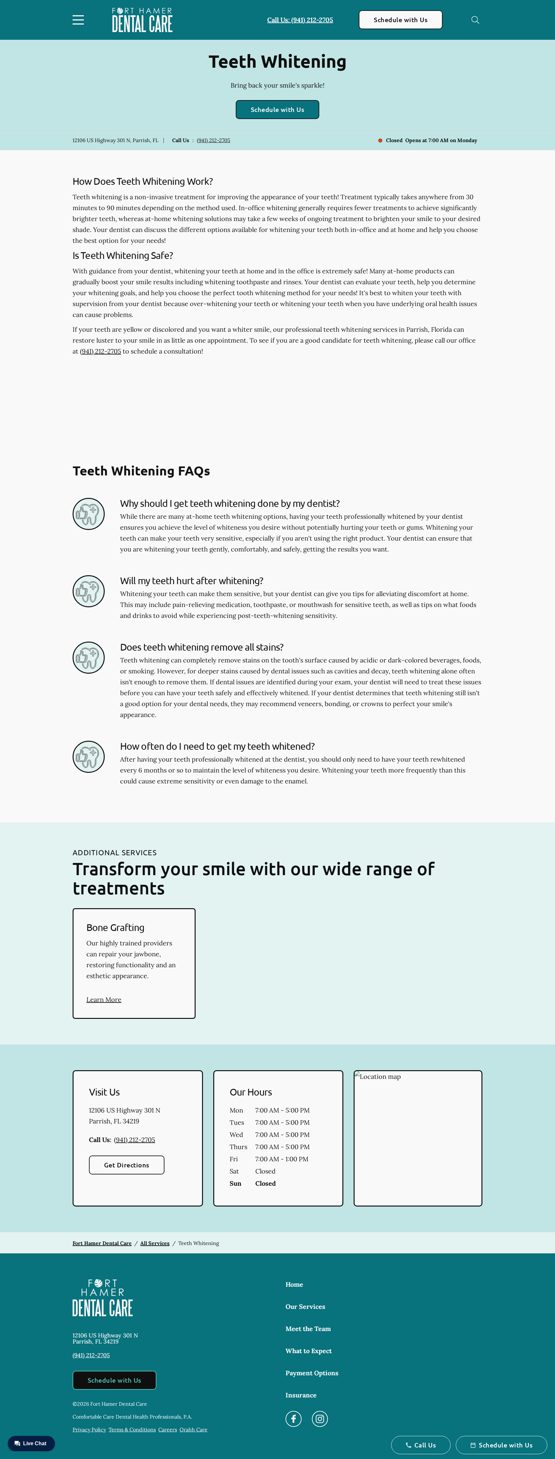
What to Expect (309, 1351)
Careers (167, 1429)
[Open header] (80, 20)
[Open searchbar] (475, 20)
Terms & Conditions (132, 1429)
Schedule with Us (400, 19)
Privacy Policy (89, 1429)
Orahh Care (193, 1429)
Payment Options (312, 1373)
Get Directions (126, 1165)
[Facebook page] (294, 1419)
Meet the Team (308, 1329)
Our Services (305, 1306)
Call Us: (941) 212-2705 (300, 20)
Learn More (103, 999)
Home (294, 1284)
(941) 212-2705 (213, 140)
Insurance (301, 1395)
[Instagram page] (320, 1419)
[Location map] (418, 1138)
